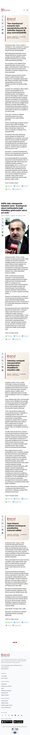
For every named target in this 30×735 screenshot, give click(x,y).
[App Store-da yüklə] (7, 721)
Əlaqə (2, 688)
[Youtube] (12, 715)
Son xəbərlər (4, 676)
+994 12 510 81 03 (5, 667)
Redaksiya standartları (6, 690)
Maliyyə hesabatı (5, 695)
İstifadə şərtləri (4, 700)
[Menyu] (27, 10)
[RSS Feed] (21, 715)
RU (17, 732)
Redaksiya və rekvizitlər (6, 686)
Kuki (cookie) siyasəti (6, 707)
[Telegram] (15, 715)
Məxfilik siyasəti (4, 703)
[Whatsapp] (2, 715)
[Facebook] (5, 715)
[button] (2, 16)
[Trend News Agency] (5, 655)
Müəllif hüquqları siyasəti (6, 705)
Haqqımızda (4, 684)
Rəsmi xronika (4, 678)
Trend (18, 543)
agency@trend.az (4, 668)
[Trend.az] (5, 10)
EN (12, 732)
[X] (9, 715)
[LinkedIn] (18, 715)
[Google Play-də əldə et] (18, 721)
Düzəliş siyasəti (4, 692)
